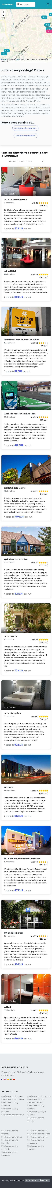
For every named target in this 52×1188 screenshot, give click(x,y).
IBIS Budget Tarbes (13, 933)
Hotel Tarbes (7, 4)
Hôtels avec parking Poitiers (39, 1134)
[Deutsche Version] (14, 1080)
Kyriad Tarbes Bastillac (16, 559)
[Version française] (2, 1080)
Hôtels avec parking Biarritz (12, 1115)
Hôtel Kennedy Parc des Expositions (22, 858)
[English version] (5, 1080)
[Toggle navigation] (48, 4)
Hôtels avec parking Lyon (11, 1137)
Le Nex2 (7, 1007)
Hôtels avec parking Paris (37, 1131)
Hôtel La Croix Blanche (15, 199)
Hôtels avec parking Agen (12, 1096)
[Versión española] (8, 1080)
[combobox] (31, 161)
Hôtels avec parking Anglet (12, 1099)
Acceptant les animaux (25, 128)
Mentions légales (37, 1180)
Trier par (12, 162)
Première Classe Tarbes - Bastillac (21, 339)
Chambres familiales (25, 135)
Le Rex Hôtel (10, 271)
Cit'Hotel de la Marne (14, 488)
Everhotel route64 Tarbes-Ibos (19, 413)
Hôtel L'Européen (12, 713)
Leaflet (4, 60)
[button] (4, 54)
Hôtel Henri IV (11, 636)
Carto (18, 60)
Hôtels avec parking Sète (37, 1137)
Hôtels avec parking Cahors (39, 1096)
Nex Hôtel (8, 787)
